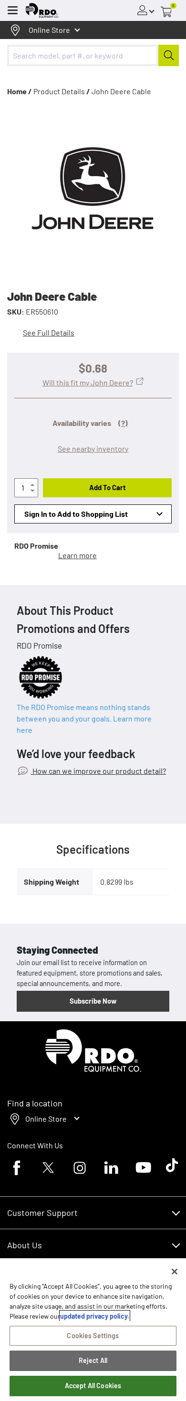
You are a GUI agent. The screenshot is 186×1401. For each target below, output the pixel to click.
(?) (123, 422)
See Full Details (48, 332)
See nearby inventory (93, 448)
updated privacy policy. (94, 1316)
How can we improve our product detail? (98, 770)
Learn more (77, 555)
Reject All (93, 1360)
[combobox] (93, 55)
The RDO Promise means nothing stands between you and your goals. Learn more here (84, 718)
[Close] (174, 1271)
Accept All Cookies (93, 1385)
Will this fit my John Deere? (87, 382)
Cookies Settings (93, 1336)
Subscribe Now (93, 1000)
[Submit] (168, 55)
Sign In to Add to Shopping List (76, 513)
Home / (19, 91)
